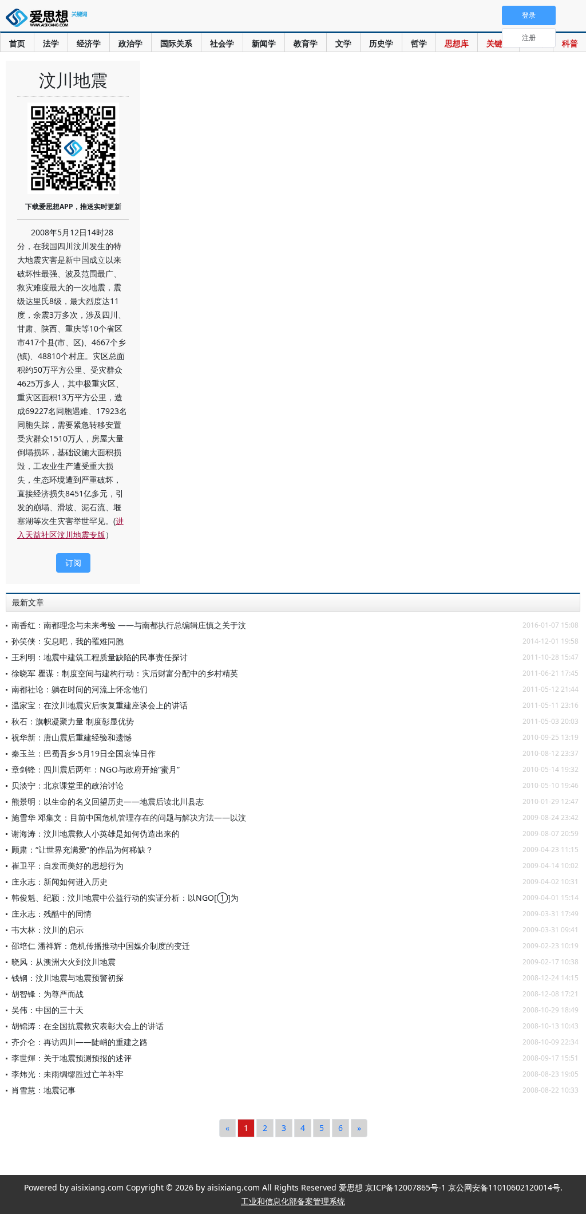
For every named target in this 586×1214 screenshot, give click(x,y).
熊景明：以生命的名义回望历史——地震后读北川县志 (107, 801)
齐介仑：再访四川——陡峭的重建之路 (79, 1041)
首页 (17, 43)
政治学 (130, 43)
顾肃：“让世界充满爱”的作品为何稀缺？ (82, 849)
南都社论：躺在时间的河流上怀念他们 (79, 689)
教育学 (306, 43)
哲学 (419, 43)
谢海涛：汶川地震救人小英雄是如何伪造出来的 (95, 833)
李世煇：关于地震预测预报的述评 (71, 1058)
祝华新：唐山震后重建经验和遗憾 (71, 737)
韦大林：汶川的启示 (47, 929)
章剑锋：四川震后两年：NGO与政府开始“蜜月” (95, 769)
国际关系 (176, 43)
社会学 (222, 43)
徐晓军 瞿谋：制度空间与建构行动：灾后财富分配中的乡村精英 (124, 673)
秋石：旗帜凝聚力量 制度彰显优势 (72, 721)
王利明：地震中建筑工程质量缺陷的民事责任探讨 (99, 657)
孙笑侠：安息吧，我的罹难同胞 (67, 641)
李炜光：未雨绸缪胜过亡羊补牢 (67, 1074)
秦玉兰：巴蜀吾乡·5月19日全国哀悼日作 (83, 753)
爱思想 (49, 20)
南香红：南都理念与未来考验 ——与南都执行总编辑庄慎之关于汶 (128, 625)
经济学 (89, 43)
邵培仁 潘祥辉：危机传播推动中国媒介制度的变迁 (100, 945)
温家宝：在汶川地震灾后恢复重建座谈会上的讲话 (99, 705)
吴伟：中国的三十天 (47, 1009)
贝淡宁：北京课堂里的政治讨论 (67, 785)
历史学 (381, 43)
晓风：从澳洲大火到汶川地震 (63, 961)
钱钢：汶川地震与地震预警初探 (67, 977)
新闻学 (264, 43)
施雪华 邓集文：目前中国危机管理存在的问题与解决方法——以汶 (128, 817)
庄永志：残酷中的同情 (51, 913)
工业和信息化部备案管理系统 (293, 1201)
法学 (51, 43)
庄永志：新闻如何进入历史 (59, 881)
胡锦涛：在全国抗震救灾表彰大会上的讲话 (87, 1025)
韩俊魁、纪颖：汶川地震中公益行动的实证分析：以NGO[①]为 (125, 897)
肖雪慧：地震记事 (43, 1090)
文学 (343, 43)
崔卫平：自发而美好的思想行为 (67, 865)
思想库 (457, 43)
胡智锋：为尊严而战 (47, 993)
